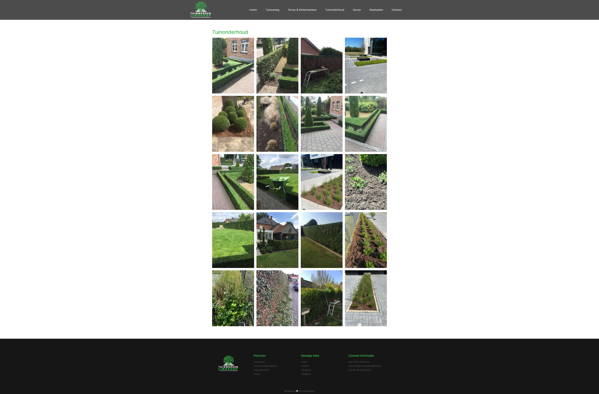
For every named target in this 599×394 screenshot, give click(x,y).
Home (253, 9)
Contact (397, 9)
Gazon (357, 9)
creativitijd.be (309, 391)
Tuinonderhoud (334, 9)
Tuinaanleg (272, 9)
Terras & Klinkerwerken (302, 9)
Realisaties (376, 9)
